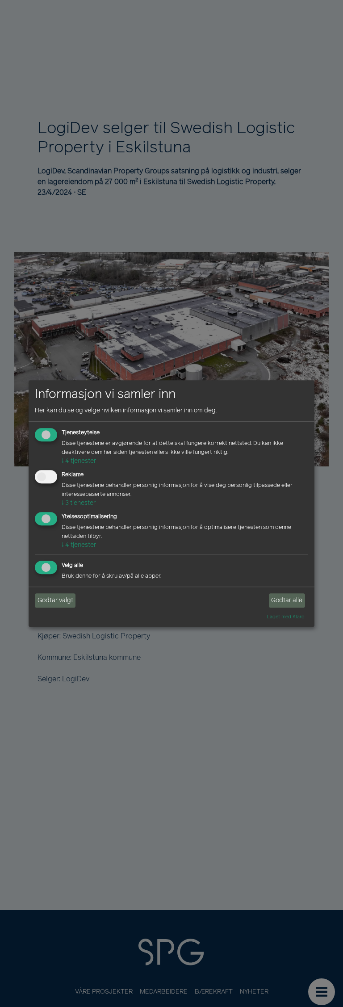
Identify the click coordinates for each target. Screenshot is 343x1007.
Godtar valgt (55, 600)
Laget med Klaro (286, 616)
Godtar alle (286, 600)
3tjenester (79, 503)
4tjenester (79, 461)
